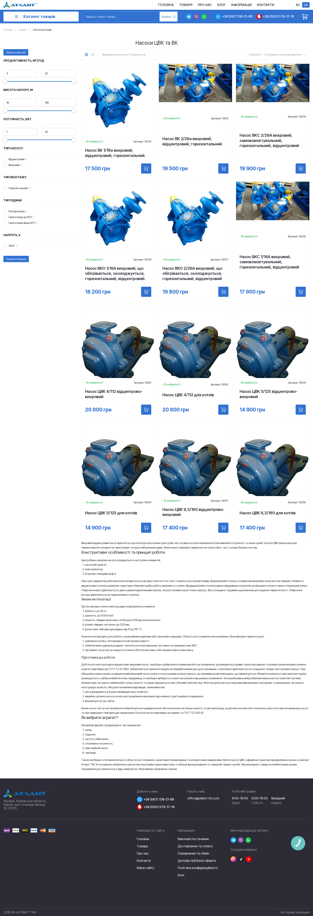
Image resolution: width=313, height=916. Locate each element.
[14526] (301, 168)
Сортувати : (255, 54)
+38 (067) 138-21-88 (237, 16)
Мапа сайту (145, 868)
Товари (23, 29)
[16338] (301, 528)
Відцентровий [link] (17, 159)
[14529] (146, 292)
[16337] (223, 528)
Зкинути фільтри (16, 52)
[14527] (223, 292)
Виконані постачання (193, 839)
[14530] (146, 168)
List (93, 54)
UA (306, 5)
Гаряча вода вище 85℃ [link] (22, 222)
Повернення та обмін (193, 853)
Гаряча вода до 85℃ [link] (21, 217)
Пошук (169, 17)
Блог (181, 875)
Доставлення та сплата (195, 846)
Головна (7, 29)
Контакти (144, 860)
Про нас (143, 853)
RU (298, 5)
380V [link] (12, 245)
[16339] (301, 410)
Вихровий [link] (14, 164)
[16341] (146, 410)
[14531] (223, 168)
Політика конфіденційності (198, 868)
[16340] (146, 528)
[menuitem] (166, 5)
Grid (87, 54)
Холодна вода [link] (17, 211)
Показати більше (16, 259)
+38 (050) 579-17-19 (278, 16)
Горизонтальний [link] (18, 188)
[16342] (223, 410)
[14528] (301, 292)
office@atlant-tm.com (203, 798)
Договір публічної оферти (197, 860)
